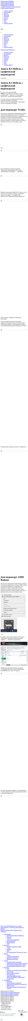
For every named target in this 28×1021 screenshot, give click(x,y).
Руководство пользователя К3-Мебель (17, 970)
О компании (7, 980)
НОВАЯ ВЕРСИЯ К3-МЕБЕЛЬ (15, 935)
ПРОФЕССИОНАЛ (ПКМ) (14, 946)
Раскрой (9, 949)
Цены (8, 955)
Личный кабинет (8, 23)
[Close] (1, 32)
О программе (7, 12)
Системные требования (13, 939)
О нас (5, 22)
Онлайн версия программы (14, 962)
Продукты (6, 15)
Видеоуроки (10, 971)
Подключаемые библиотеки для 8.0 (16, 964)
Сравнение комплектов (13, 956)
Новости (6, 13)
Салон (8, 948)
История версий (11, 941)
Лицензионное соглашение (14, 983)
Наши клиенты (11, 942)
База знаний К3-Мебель (13, 973)
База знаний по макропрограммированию (14, 975)
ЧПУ (8, 951)
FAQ (5, 20)
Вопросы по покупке (12, 959)
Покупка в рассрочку (12, 958)
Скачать (6, 17)
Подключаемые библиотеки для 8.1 (16, 966)
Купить (6, 19)
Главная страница (8, 11)
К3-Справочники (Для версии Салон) (17, 952)
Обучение (6, 16)
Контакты (9, 981)
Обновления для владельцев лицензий (17, 963)
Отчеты (9, 938)
